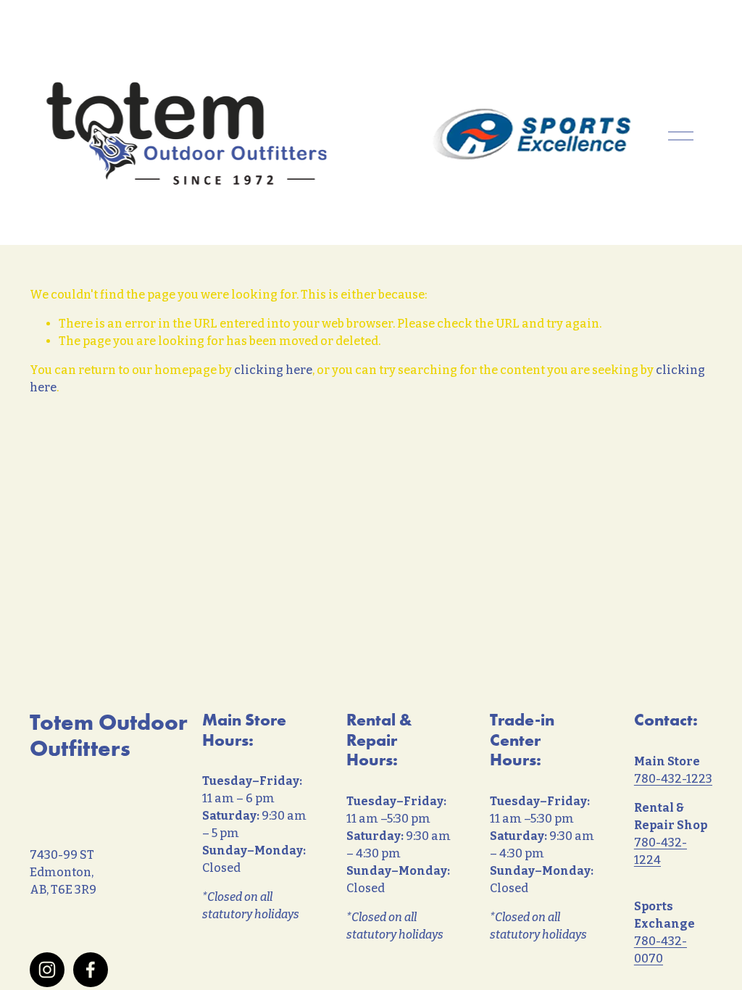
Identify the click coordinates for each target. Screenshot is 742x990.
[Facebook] (90, 969)
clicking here (273, 370)
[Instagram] (47, 969)
